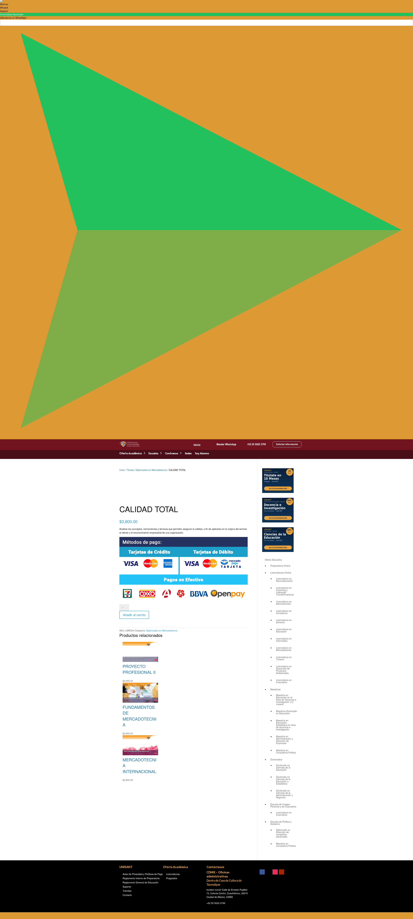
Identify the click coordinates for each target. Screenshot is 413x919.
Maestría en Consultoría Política (286, 751)
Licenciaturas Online (280, 572)
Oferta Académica (130, 453)
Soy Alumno (202, 453)
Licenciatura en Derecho (284, 621)
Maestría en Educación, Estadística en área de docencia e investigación (286, 725)
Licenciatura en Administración (284, 602)
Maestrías (275, 689)
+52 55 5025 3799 (256, 444)
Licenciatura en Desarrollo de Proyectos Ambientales (284, 670)
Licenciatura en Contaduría (284, 612)
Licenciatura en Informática (284, 639)
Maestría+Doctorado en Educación (286, 712)
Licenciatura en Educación (284, 630)
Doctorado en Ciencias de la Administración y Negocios (284, 794)
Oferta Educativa (273, 559)
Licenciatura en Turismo (284, 658)
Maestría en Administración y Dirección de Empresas (284, 740)
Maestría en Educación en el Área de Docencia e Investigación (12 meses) (286, 699)
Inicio (197, 445)
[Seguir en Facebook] (262, 872)
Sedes (188, 453)
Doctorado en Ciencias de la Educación (283, 767)
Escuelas (153, 453)
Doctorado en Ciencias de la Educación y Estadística (283, 780)
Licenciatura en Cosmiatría (284, 681)
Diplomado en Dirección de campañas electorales (283, 833)
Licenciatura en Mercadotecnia (284, 649)
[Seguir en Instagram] (275, 872)
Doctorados (276, 759)
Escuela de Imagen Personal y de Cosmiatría (283, 805)
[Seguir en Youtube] (281, 872)
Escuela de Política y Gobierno (281, 823)
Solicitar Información (287, 444)
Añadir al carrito (134, 614)
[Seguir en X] (268, 872)
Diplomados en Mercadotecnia (151, 470)
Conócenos (171, 453)
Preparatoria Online (280, 565)
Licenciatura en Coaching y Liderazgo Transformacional (285, 591)
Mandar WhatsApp (226, 444)
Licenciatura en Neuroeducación (284, 579)
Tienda (130, 470)
